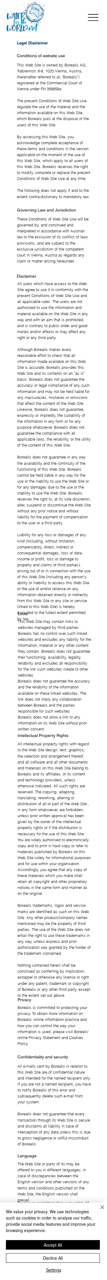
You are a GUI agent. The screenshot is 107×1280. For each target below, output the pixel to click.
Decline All (53, 1258)
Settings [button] (53, 1270)
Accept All (53, 1245)
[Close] (99, 1211)
